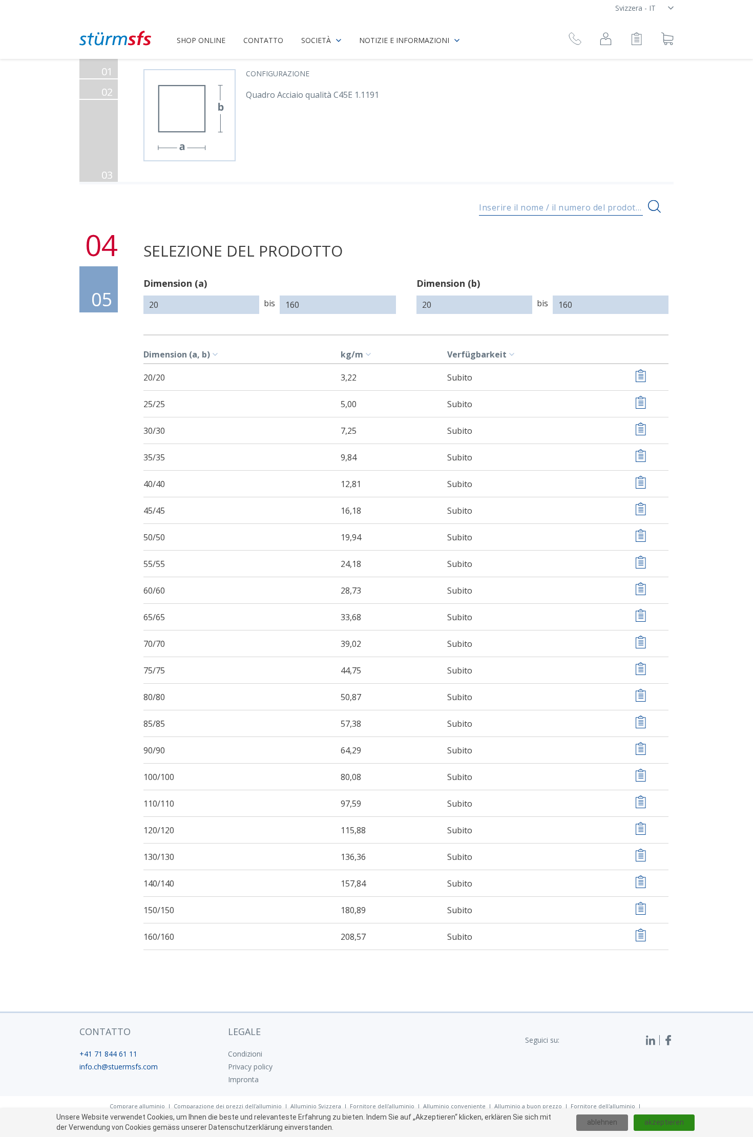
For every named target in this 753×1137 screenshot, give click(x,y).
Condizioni (245, 1054)
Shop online (201, 40)
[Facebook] (668, 1040)
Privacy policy (250, 1066)
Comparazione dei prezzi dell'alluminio (228, 1106)
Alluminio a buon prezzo (528, 1106)
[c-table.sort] (217, 354)
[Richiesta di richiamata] (575, 40)
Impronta (243, 1079)
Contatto (263, 40)
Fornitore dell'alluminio (382, 1106)
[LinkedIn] (652, 1040)
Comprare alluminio (137, 1106)
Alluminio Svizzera (315, 1106)
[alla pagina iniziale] (115, 38)
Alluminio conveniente (454, 1106)
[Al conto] (605, 40)
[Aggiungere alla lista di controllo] (640, 377)
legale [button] (244, 1031)
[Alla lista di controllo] (636, 40)
